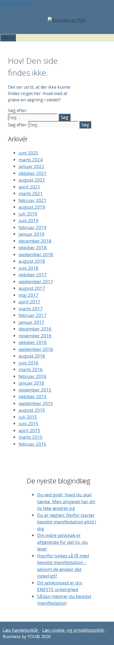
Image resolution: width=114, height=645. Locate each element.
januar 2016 (31, 383)
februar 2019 (32, 227)
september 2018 (36, 254)
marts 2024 (31, 160)
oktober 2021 (33, 173)
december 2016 (35, 329)
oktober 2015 (33, 396)
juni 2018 (28, 268)
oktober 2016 (33, 342)
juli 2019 (28, 214)
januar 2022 (31, 166)
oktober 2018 (33, 247)
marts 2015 (31, 437)
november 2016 (35, 336)
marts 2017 (31, 309)
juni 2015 (28, 423)
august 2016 (32, 356)
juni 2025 (28, 153)
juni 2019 (28, 220)
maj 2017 (28, 295)
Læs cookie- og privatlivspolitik (73, 630)
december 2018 (35, 241)
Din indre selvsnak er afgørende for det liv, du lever (62, 542)
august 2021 (32, 180)
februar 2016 (32, 376)
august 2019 (32, 207)
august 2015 (32, 410)
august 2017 (32, 288)
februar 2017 (32, 315)
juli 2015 (28, 417)
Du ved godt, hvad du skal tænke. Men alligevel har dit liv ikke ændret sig (66, 501)
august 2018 (32, 261)
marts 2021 (31, 193)
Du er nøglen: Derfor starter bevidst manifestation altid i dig (66, 522)
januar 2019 (31, 234)
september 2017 (36, 281)
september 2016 (36, 349)
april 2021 (29, 187)
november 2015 (35, 390)
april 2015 (29, 430)
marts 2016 (31, 369)
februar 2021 (32, 200)
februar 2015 (32, 444)
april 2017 (29, 302)
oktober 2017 (33, 275)
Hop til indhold (14, 3)
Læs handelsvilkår (21, 630)
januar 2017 (31, 322)
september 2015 (36, 403)
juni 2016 (28, 363)
